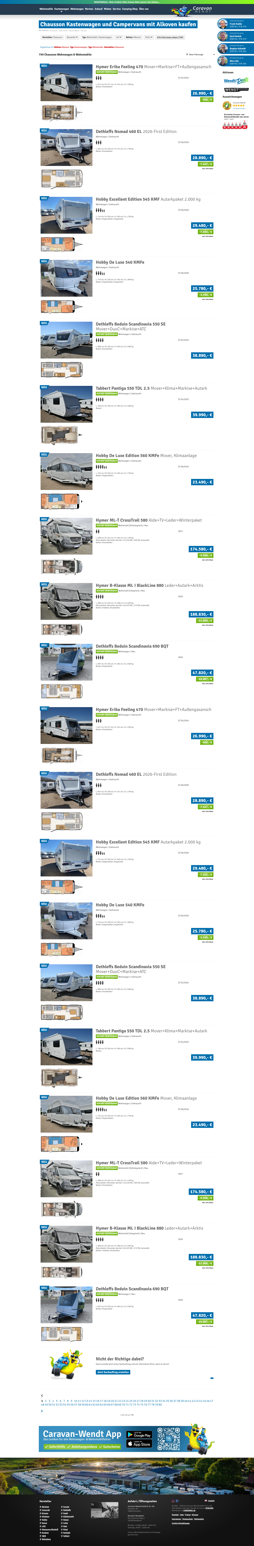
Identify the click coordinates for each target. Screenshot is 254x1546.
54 (64, 1404)
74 (138, 1404)
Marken (89, 8)
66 (108, 1404)
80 (160, 1404)
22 (119, 1401)
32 (156, 1401)
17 (101, 1401)
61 (90, 1404)
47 (211, 1401)
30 (149, 1401)
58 (79, 1404)
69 (119, 1404)
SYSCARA (209, 1508)
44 (200, 1401)
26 (134, 1401)
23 (123, 1401)
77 (149, 1404)
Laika (65, 1523)
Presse (187, 1515)
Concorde (46, 1510)
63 (97, 1404)
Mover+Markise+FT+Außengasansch (153, 66)
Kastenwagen (61, 8)
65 (104, 1404)
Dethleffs (67, 1510)
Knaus (44, 1523)
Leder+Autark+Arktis (149, 585)
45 (204, 1401)
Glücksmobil (68, 1516)
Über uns (144, 8)
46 (207, 1401)
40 (185, 1401)
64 (101, 1404)
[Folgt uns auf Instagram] (173, 1501)
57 (75, 1404)
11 (79, 1401)
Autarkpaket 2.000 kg (148, 199)
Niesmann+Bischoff (50, 1529)
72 (130, 1404)
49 (46, 1404)
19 (108, 1401)
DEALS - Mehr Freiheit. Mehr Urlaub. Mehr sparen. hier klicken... (127, 2)
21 (116, 1401)
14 (90, 1401)
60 (86, 1404)
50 (49, 1404)
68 (116, 1404)
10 (75, 1401)
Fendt (65, 1513)
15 (93, 1401)
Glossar (195, 1515)
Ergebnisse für (47, 47)
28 (141, 1401)
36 (171, 1401)
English (211, 1501)
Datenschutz (187, 1519)
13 (86, 1401)
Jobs (182, 1515)
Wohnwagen (76, 8)
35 (167, 1401)
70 (123, 1404)
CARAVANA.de (189, 1510)
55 (68, 1404)
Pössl (65, 1529)
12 (82, 1401)
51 (53, 1404)
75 (141, 1404)
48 (42, 1404)
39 (182, 1401)
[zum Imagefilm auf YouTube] (105, 1518)
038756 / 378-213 (238, 39)
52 (57, 1404)
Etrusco (45, 1513)
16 (97, 1401)
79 (156, 1404)
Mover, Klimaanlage (146, 455)
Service (117, 8)
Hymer (66, 1520)
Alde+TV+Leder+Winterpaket (149, 520)
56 (71, 1404)
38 (178, 1401)
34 (163, 1401)
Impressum (176, 1519)
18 (104, 1401)
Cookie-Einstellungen (181, 1523)
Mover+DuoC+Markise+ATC (131, 326)
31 (152, 1401)
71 (127, 1404)
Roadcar (45, 1533)
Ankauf (98, 8)
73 (134, 1404)
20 (112, 1401)
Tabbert (66, 1536)
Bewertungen (239, 108)
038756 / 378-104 (238, 63)
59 (82, 1404)
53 (60, 1404)
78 (152, 1404)
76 (145, 1404)
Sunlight (66, 1533)
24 (127, 1401)
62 (93, 1404)
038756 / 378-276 (238, 26)
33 (160, 1401)
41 (189, 1401)
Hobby (44, 1520)
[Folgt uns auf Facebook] (177, 1501)
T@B (44, 1536)
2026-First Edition (136, 131)
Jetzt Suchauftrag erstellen (113, 1372)
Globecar (45, 1516)
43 (196, 1401)
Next (65, 1526)
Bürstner (45, 1507)
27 (138, 1401)
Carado (66, 1507)
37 (174, 1401)
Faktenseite (199, 1519)
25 (130, 1401)
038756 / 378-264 (238, 51)
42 (193, 1401)
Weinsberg (46, 1539)
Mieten (107, 8)
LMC (44, 1526)
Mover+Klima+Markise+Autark (151, 388)
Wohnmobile (46, 8)
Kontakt (175, 1515)
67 (112, 1404)
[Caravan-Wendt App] (127, 1456)
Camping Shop (130, 8)
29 (145, 1401)
